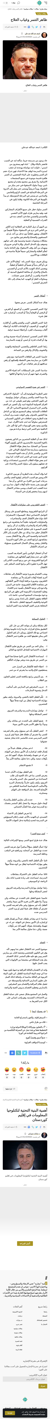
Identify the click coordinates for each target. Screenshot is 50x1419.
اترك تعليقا (9, 1089)
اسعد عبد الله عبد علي (32, 33)
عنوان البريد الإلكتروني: (38, 1375)
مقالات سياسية (41, 13)
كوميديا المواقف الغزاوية (34, 1042)
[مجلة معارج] (39, 3)
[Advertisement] (25, 117)
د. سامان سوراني (34, 1134)
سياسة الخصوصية (39, 1414)
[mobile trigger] (44, 3)
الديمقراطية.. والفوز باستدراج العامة (29, 1017)
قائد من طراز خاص (37, 1022)
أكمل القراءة (25, 1243)
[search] (19, 3)
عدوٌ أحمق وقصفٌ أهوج (35, 1037)
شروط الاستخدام (27, 1414)
